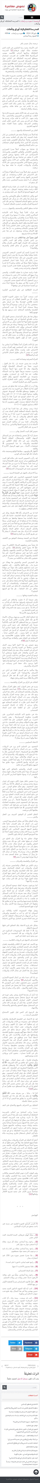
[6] (24, 641)
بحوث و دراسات (26, 21)
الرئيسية (37, 21)
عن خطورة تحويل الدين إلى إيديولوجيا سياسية (23, 1411)
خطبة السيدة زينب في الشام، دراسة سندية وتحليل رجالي (21, 1417)
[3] (7, 469)
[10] (30, 1089)
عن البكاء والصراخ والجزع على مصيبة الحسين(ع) (23, 1439)
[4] (12, 534)
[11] (30, 1194)
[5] (14, 548)
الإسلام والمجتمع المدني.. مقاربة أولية (26, 1454)
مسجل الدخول (22, 1379)
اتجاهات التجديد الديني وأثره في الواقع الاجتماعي (22, 1443)
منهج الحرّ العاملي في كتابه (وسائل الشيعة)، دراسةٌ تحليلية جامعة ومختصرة (22, 1463)
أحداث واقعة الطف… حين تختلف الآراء (26, 1435)
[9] (22, 980)
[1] (12, 50)
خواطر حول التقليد (32, 1425)
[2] (27, 355)
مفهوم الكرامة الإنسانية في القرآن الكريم (25, 1450)
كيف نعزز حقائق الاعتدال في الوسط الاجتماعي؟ (23, 1458)
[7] (19, 689)
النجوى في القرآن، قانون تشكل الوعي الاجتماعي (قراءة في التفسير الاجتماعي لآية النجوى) (21, 1430)
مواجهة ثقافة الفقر (32, 1446)
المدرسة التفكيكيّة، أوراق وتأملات (23, 29)
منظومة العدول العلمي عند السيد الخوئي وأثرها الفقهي (21, 1408)
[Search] (2, 17)
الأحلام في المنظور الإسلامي (29, 1404)
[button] (32, 17)
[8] (15, 857)
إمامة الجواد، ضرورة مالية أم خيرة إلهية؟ (25, 1421)
